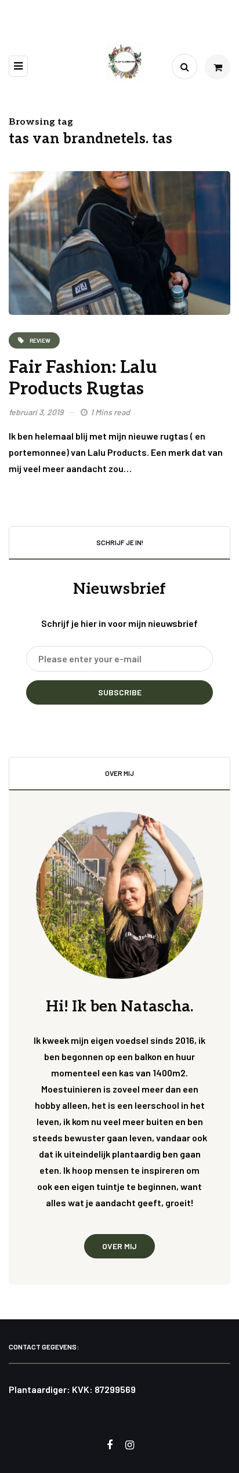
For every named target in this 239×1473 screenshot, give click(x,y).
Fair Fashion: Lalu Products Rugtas (83, 378)
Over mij (119, 1246)
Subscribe (120, 692)
